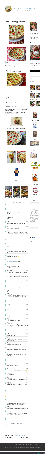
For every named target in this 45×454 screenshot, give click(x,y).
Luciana (8, 280)
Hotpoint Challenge (32, 207)
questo (24, 70)
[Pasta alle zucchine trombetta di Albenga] (32, 95)
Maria (7, 363)
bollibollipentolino (9, 270)
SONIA (7, 285)
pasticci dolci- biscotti (32, 221)
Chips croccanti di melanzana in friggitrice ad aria (37, 91)
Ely (7, 342)
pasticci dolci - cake (32, 222)
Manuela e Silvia (9, 382)
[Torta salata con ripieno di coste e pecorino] (8, 191)
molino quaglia (37, 213)
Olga (7, 359)
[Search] (34, 1)
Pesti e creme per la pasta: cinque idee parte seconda (38, 99)
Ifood (31, 209)
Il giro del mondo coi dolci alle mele (34, 210)
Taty (7, 368)
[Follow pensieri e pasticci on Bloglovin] (32, 237)
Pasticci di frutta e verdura (33, 219)
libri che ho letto (35, 212)
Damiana (8, 293)
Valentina (8, 406)
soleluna (8, 309)
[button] (5, 193)
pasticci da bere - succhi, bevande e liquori (34, 218)
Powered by (31, 72)
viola (7, 337)
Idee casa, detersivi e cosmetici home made (34, 208)
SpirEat (8, 329)
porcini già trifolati (24, 91)
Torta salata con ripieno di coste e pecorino (8, 197)
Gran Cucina (10, 102)
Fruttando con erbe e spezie (33, 206)
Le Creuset (31, 212)
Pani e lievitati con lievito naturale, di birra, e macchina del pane (34, 215)
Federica (8, 333)
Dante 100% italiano (13, 106)
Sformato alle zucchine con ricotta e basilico (16, 197)
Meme (34, 213)
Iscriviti (35, 71)
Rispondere (27, 221)
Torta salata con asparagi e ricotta (24, 197)
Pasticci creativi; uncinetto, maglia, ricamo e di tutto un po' (35, 217)
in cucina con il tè (35, 211)
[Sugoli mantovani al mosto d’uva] (32, 103)
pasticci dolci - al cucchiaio (33, 220)
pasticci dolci (38, 219)
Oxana (8, 221)
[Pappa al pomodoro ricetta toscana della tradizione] (32, 87)
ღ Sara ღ (8, 226)
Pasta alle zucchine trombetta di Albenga (32, 99)
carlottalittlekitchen (9, 314)
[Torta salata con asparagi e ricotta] (24, 191)
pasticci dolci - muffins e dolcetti (33, 223)
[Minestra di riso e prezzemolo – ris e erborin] (38, 103)
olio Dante (31, 214)
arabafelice (8, 304)
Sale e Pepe (11, 70)
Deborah (8, 318)
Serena (8, 322)
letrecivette (8, 372)
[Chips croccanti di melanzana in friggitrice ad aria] (38, 87)
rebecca (8, 230)
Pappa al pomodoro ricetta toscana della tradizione (32, 91)
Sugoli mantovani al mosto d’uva (32, 106)
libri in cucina (31, 213)
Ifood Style (34, 209)
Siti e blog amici (31, 241)
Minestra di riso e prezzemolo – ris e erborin (37, 107)
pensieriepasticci (15, 23)
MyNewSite (35, 448)
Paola (7, 254)
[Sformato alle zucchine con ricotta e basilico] (16, 191)
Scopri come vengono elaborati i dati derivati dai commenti (21, 435)
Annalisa (8, 377)
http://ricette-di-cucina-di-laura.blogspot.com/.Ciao (12, 261)
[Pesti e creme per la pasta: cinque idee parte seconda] (38, 95)
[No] (44, 453)
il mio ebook (31, 211)
